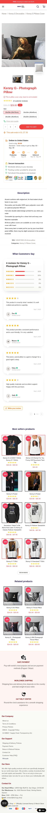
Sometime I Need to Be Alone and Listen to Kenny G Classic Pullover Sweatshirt (12, 528)
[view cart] (44, 6)
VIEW (12, 453)
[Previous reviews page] (31, 414)
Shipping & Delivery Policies (12, 743)
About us (5, 721)
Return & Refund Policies (11, 749)
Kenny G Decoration (16, 14)
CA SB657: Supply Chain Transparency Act (17, 733)
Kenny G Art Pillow (13, 607)
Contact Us (6, 752)
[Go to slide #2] (29, 79)
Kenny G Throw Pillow (34, 607)
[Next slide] (42, 45)
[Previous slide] (5, 45)
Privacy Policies (7, 727)
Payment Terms (7, 746)
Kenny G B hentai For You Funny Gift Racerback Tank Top (35, 460)
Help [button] (43, 810)
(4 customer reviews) (20, 101)
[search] (37, 6)
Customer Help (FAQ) (9, 755)
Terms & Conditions (9, 724)
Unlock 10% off (4, 803)
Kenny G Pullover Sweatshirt (35, 525)
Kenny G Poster (12, 494)
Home (4, 14)
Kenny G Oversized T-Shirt (35, 561)
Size (4, 109)
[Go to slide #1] (18, 79)
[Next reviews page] (42, 414)
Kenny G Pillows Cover (36, 14)
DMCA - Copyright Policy (10, 730)
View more (23, 572)
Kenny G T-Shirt (11, 561)
